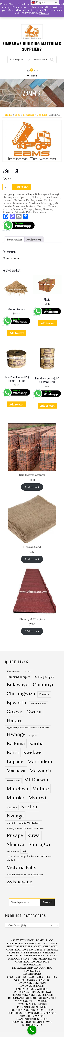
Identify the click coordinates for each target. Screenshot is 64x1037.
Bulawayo (41, 194)
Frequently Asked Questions (32, 994)
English (40, 2)
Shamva (47, 209)
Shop (17, 114)
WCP (49, 1022)
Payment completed (32, 1004)
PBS (47, 976)
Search (47, 902)
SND (41, 979)
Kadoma (19, 200)
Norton (7, 209)
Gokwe (36, 197)
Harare (55, 197)
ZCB (39, 1025)
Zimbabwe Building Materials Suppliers (32, 46)
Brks (10, 976)
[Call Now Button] (31, 1030)
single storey (13, 851)
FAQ (48, 991)
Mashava (34, 203)
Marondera (20, 203)
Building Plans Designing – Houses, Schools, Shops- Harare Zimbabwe (32, 957)
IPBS (31, 976)
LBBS (40, 976)
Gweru (46, 197)
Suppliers (15, 1013)
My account (23, 1000)
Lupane (7, 203)
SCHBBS (32, 979)
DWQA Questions (32, 985)
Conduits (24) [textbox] (29, 925)
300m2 (28, 671)
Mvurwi (52, 206)
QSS (16, 979)
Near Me (12, 807)
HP (45, 943)
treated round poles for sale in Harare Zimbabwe (29, 858)
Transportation (32, 1016)
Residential (33, 943)
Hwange (7, 200)
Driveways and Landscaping (32, 967)
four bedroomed (38, 703)
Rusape (28, 209)
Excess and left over (28, 991)
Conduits (42, 114)
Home (8, 114)
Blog (49, 940)
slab (24, 851)
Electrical (28, 114)
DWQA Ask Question (32, 982)
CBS (18, 976)
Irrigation (33, 735)
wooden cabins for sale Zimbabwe (25, 874)
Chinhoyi (53, 194)
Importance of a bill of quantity (32, 998)
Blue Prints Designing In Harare (32, 952)
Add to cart (21, 186)
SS (48, 979)
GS (24, 976)
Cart (37, 946)
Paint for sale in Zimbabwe (23, 823)
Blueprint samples (18, 677)
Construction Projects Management (32, 963)
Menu (34, 75)
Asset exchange (22, 940)
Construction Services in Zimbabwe (32, 949)
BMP (54, 943)
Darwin (44, 694)
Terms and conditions (40, 1013)
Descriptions (32, 973)
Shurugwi (8, 212)
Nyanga (18, 209)
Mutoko (41, 206)
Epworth (24, 197)
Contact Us (32, 970)
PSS (55, 976)
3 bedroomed (13, 671)
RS (23, 979)
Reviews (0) (33, 239)
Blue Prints (15, 943)
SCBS (40, 1010)
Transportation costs (32, 1019)
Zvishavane (40, 212)
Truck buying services (28, 1022)
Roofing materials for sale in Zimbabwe (25, 828)
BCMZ (40, 940)
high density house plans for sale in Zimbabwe (28, 727)
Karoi (39, 200)
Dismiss (44, 13)
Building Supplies (44, 677)
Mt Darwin (36, 779)
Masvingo (47, 203)
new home (41, 1000)
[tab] (14, 239)
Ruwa (38, 209)
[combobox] (32, 925)
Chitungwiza (10, 197)
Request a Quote (23, 1010)
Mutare (30, 206)
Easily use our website (32, 988)
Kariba (30, 200)
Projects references (32, 1007)
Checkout (50, 946)
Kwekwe (49, 200)
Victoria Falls (23, 212)
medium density (13, 780)
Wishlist (28, 1025)
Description (14, 239)
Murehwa (19, 206)
